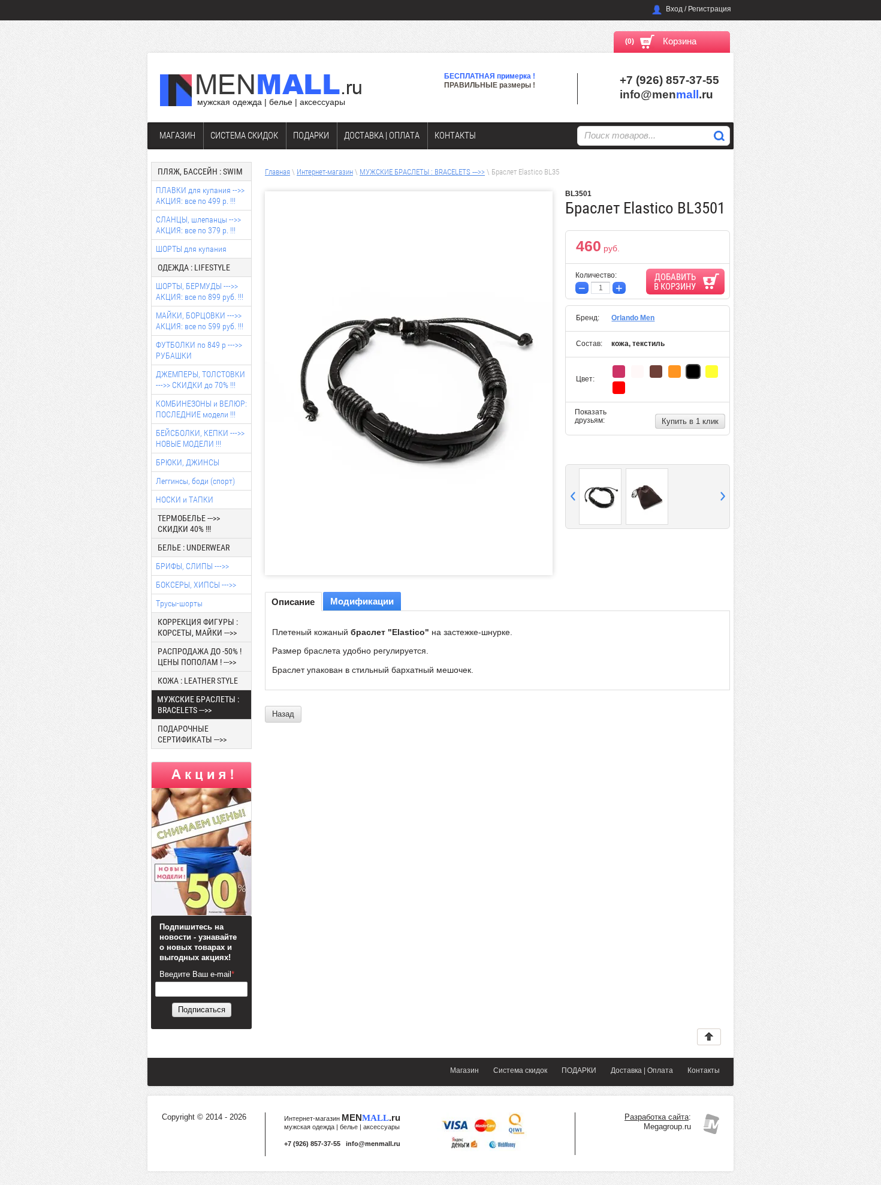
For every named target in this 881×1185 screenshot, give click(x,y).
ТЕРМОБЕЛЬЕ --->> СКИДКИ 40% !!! (189, 523)
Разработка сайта (656, 1116)
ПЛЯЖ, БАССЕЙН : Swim (200, 171)
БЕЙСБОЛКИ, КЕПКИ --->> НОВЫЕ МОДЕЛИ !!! (200, 438)
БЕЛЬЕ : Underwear (194, 547)
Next (722, 496)
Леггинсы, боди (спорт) (195, 481)
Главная (277, 171)
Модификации (362, 601)
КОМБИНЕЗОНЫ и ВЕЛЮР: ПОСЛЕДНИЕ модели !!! (201, 409)
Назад (283, 713)
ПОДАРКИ (311, 135)
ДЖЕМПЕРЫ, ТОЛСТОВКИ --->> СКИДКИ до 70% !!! (200, 379)
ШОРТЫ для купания (191, 249)
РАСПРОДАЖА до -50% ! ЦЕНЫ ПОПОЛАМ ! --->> (200, 656)
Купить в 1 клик (690, 421)
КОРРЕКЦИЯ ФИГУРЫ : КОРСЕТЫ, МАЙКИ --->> (198, 627)
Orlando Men (632, 318)
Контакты (455, 135)
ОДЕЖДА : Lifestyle (194, 267)
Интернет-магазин (325, 171)
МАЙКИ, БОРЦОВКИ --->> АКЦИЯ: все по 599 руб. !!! (199, 321)
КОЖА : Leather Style (198, 680)
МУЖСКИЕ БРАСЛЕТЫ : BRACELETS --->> (422, 171)
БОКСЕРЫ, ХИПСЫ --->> (196, 585)
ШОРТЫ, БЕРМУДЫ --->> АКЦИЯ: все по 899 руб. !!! (199, 291)
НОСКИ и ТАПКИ (184, 499)
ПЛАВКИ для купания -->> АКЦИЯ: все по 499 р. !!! (200, 195)
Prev (573, 496)
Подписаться (201, 1009)
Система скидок (244, 135)
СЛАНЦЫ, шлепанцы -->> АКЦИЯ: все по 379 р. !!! (198, 225)
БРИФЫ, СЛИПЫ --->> (192, 566)
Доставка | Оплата (382, 135)
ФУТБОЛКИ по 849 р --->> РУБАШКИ (199, 350)
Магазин (177, 135)
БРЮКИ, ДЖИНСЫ (187, 462)
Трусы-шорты (179, 603)
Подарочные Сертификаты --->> (192, 734)
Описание (293, 602)
